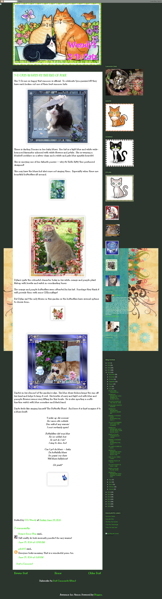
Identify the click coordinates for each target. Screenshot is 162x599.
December (112, 374)
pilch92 (22, 548)
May (110, 479)
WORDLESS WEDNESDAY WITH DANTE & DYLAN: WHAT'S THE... (115, 452)
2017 (109, 370)
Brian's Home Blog (27, 533)
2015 (109, 492)
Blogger (98, 594)
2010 (109, 504)
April (110, 482)
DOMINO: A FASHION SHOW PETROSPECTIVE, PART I (115, 442)
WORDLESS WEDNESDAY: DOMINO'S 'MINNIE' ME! (115, 411)
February (111, 486)
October (111, 379)
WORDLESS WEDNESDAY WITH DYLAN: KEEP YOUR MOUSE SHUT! (115, 430)
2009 (109, 506)
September (112, 381)
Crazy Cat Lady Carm (111, 527)
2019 (109, 365)
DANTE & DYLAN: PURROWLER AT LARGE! (114, 436)
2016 (109, 372)
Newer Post (21, 573)
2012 (109, 499)
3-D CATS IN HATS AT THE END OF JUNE (115, 402)
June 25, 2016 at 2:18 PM (31, 557)
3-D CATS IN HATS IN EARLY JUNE (115, 465)
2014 (109, 494)
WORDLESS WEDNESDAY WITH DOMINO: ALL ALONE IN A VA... (115, 397)
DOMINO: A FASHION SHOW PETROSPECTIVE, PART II (115, 418)
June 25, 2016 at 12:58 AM (31, 542)
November (112, 377)
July (110, 386)
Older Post (94, 573)
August (111, 384)
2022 (109, 363)
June (110, 388)
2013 (109, 497)
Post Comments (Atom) (64, 580)
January (111, 489)
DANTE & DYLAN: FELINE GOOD (114, 469)
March (111, 484)
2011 (109, 501)
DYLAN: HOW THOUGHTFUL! (113, 391)
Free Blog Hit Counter (110, 535)
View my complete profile (112, 316)
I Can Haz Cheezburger (112, 524)
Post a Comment (24, 563)
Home (58, 573)
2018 (109, 367)
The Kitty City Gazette (112, 522)
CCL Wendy (117, 295)
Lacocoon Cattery (110, 516)
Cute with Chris (110, 519)
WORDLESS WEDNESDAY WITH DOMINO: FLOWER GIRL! (115, 474)
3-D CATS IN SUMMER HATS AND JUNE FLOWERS (115, 424)
